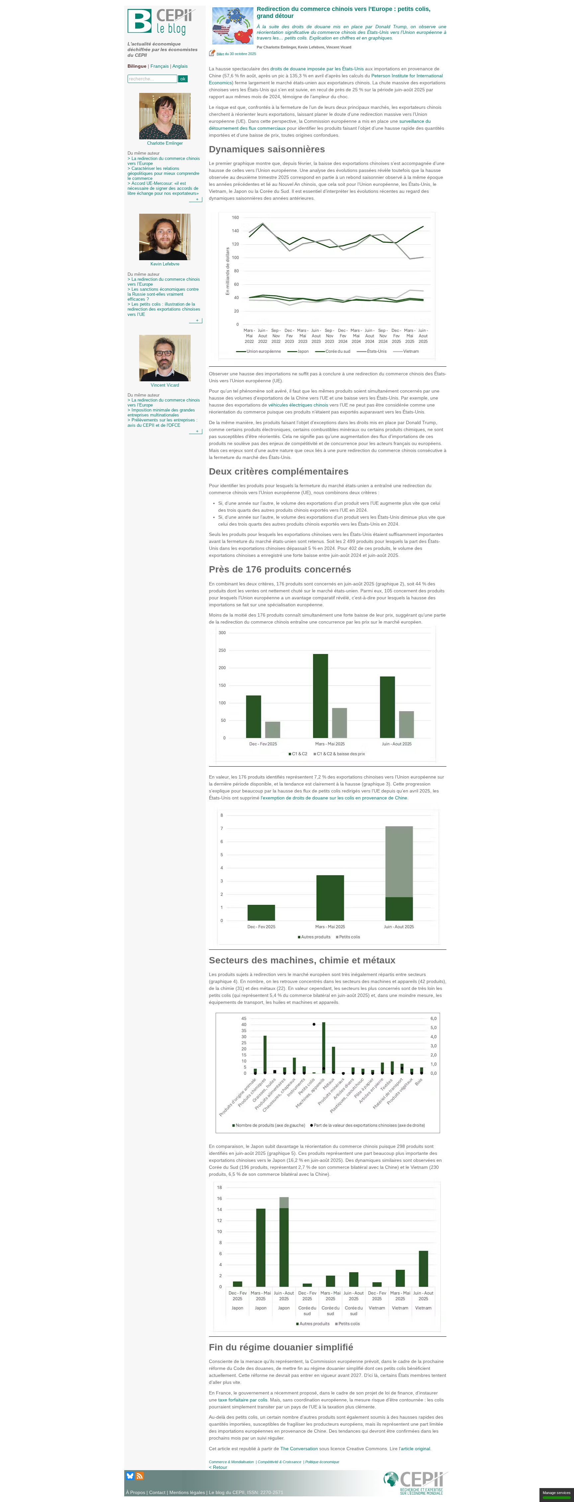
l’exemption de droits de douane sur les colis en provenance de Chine (334, 797)
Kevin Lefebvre (311, 47)
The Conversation (299, 1448)
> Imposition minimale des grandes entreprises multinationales (161, 412)
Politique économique (322, 1462)
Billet (220, 54)
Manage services (557, 1493)
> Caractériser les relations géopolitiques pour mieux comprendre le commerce (163, 173)
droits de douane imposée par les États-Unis (317, 68)
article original (415, 1448)
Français (159, 66)
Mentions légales (187, 1492)
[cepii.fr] (416, 1482)
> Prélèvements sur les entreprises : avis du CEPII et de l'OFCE (163, 422)
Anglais (180, 66)
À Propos (135, 1492)
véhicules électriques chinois (298, 405)
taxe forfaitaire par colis (242, 1399)
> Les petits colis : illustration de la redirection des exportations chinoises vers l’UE (164, 309)
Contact (157, 1492)
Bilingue (137, 66)
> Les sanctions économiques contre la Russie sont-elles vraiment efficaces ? (163, 294)
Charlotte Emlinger (279, 47)
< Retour (218, 1467)
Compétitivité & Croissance (279, 1462)
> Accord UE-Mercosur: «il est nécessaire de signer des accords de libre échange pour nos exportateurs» (163, 188)
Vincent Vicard (338, 47)
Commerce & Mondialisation (231, 1462)
